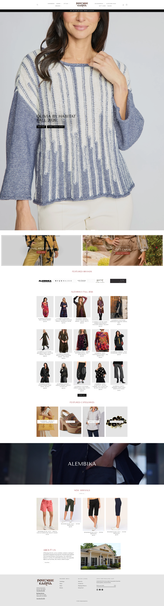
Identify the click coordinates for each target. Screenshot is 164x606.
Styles (66, 3)
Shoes (58, 3)
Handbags (51, 3)
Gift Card (102, 5)
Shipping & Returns (82, 585)
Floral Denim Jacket (55, 126)
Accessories (99, 3)
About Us (80, 581)
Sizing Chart (81, 587)
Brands (58, 5)
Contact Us (80, 583)
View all (82, 395)
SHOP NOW (41, 126)
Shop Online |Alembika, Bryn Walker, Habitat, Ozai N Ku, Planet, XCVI (41, 236)
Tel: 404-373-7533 (41, 590)
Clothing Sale (111, 3)
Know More (47, 562)
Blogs (110, 5)
